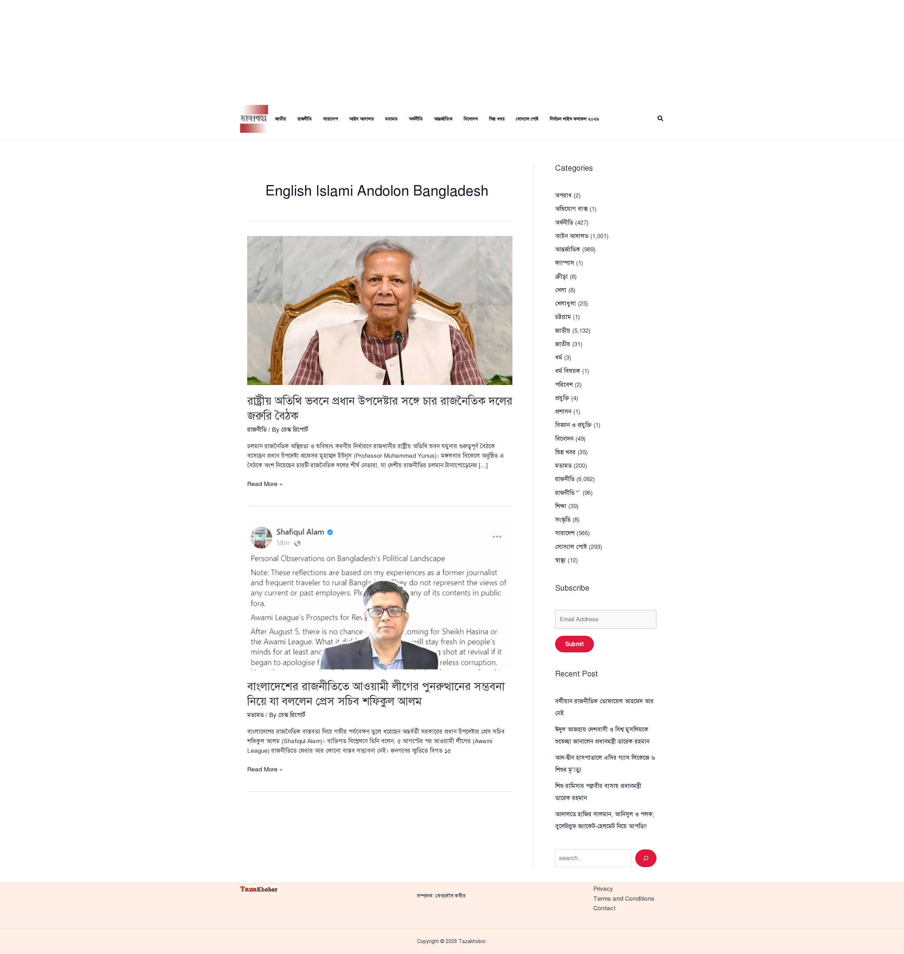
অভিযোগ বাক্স (571, 209)
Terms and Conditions (623, 898)
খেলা (560, 290)
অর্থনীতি (416, 119)
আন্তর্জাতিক (443, 119)
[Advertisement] (452, 49)
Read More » (265, 484)
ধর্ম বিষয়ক (567, 371)
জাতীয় (280, 119)
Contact (604, 908)
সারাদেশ (330, 119)
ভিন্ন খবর (497, 119)
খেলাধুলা (565, 303)
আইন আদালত (361, 119)
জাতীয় (562, 344)
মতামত (391, 119)
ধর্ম (558, 357)
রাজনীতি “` (568, 493)
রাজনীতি (304, 119)
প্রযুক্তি (562, 398)
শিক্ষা (560, 506)
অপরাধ (563, 195)
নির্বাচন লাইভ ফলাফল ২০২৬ (574, 119)
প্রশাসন (563, 411)
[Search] (645, 858)
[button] (661, 119)
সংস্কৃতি (563, 519)
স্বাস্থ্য (560, 560)
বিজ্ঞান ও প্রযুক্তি (573, 425)
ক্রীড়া (561, 276)
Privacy (603, 889)
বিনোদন (471, 119)
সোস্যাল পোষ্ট (527, 119)
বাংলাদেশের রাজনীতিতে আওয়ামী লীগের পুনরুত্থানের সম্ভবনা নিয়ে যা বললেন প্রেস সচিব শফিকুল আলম (376, 693)
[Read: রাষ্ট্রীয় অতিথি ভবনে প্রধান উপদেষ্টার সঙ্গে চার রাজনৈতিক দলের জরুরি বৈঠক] (379, 310)
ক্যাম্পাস (564, 263)
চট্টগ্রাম (563, 317)
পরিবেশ (564, 385)
